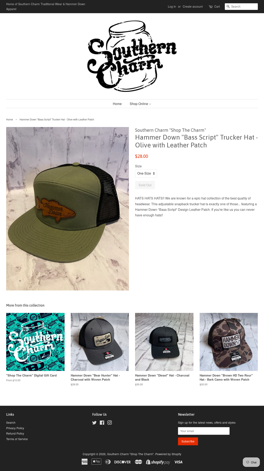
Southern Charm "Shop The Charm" (130, 454)
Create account (193, 6)
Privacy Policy (15, 428)
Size (138, 166)
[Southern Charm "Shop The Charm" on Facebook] (102, 423)
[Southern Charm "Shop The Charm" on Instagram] (109, 423)
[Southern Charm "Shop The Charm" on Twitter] (94, 423)
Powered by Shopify (168, 454)
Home (117, 103)
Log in (172, 6)
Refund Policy (15, 433)
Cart (217, 6)
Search (10, 422)
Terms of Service (17, 439)
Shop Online (139, 103)
